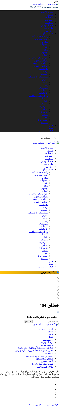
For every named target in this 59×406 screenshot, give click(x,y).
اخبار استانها (47, 33)
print (51, 334)
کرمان (44, 90)
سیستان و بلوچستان (38, 76)
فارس (45, 79)
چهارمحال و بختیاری (38, 57)
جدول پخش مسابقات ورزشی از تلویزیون (34, 350)
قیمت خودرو (47, 361)
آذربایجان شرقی (40, 36)
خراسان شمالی (40, 66)
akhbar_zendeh (46, 329)
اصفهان (44, 44)
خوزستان (43, 68)
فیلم (51, 125)
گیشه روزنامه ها (45, 130)
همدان (45, 114)
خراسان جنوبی (41, 60)
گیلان (45, 101)
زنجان (45, 71)
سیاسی (49, 14)
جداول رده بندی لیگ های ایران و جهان (35, 347)
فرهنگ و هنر (47, 25)
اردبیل (45, 41)
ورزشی (49, 30)
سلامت (44, 122)
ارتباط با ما (48, 339)
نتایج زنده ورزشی (45, 366)
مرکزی (44, 109)
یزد (46, 117)
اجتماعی (49, 20)
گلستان (44, 98)
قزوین (45, 82)
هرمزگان (43, 112)
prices (50, 331)
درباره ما (49, 353)
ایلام (46, 49)
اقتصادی (49, 17)
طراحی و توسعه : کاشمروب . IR (43, 404)
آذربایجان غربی (41, 39)
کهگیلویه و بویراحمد (38, 95)
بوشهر (45, 52)
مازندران (43, 106)
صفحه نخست (47, 12)
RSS (51, 337)
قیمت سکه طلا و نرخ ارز (41, 364)
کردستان (43, 87)
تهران (45, 55)
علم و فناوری (47, 28)
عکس (50, 128)
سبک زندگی (42, 120)
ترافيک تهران (47, 342)
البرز (45, 47)
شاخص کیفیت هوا (44, 358)
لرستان (44, 103)
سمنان (44, 74)
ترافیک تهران (47, 345)
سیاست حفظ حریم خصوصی (39, 356)
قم (46, 85)
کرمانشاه (43, 93)
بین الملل (49, 22)
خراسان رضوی (40, 63)
